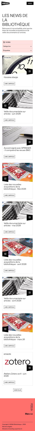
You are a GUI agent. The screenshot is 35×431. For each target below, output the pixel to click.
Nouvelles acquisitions (11, 165)
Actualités (7, 57)
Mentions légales (7, 426)
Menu (30, 3)
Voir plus (17, 390)
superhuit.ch (18, 429)
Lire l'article (9, 83)
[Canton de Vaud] (31, 407)
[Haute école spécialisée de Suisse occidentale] (29, 413)
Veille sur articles (10, 92)
